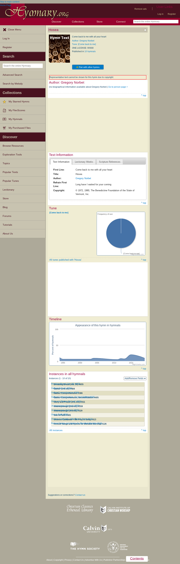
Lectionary (8, 189)
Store (99, 21)
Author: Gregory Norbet (83, 41)
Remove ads (140, 9)
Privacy (68, 560)
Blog (5, 207)
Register (172, 14)
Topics (6, 163)
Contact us (80, 495)
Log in (160, 14)
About (49, 560)
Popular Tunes (11, 181)
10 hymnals (90, 51)
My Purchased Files (20, 128)
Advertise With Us (93, 560)
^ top (143, 95)
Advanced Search (12, 75)
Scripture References (109, 161)
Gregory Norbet (83, 178)
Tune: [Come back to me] (84, 44)
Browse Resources (13, 146)
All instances (56, 430)
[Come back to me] (58, 212)
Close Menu (14, 29)
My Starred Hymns (19, 101)
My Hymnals (15, 119)
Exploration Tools (12, 154)
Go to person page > (118, 87)
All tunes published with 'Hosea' (65, 259)
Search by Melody (13, 83)
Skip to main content (9, 2)
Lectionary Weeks (84, 161)
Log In (6, 38)
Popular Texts (10, 172)
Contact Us (78, 560)
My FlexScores (17, 110)
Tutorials (7, 225)
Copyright (58, 560)
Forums (7, 216)
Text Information (61, 161)
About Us (8, 233)
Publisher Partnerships (114, 560)
